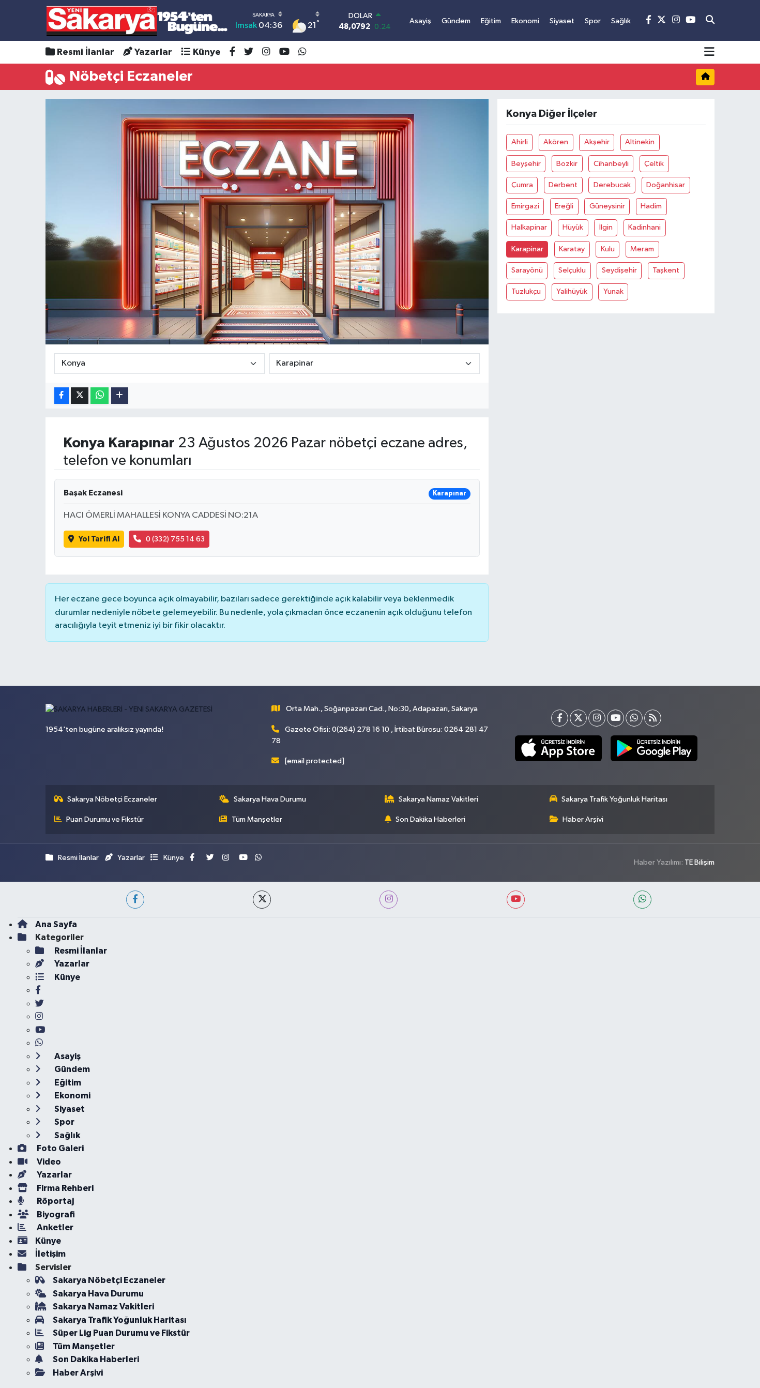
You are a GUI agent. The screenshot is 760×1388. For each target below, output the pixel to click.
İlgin (606, 227)
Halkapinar (529, 227)
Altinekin (640, 142)
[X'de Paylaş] (79, 395)
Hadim (651, 206)
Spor (63, 1122)
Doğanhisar (665, 185)
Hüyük (573, 227)
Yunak (613, 291)
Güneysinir (607, 206)
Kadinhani (644, 227)
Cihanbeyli (611, 164)
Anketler (54, 1227)
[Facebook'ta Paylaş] (61, 395)
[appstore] (558, 748)
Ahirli (519, 142)
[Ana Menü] (709, 52)
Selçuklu (572, 270)
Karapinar (527, 249)
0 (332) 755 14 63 (175, 539)
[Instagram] (596, 718)
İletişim (50, 1253)
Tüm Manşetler (257, 819)
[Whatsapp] (634, 718)
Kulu (608, 249)
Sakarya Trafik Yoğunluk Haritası (614, 799)
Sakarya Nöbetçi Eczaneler (112, 799)
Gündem (71, 1069)
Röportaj (54, 1201)
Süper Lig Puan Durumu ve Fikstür (121, 1333)
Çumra (522, 185)
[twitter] (262, 900)
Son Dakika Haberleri (430, 819)
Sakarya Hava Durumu (270, 799)
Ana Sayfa (56, 924)
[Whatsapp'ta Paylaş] (99, 395)
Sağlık (66, 1135)
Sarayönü (527, 270)
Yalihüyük (571, 291)
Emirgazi (525, 206)
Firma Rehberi (64, 1188)
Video (48, 1161)
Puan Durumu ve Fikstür (105, 819)
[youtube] (516, 900)
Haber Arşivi (583, 819)
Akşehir (597, 142)
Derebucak (612, 185)
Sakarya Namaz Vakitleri (438, 799)
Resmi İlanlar (85, 52)
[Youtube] (615, 718)
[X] (578, 718)
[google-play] (654, 748)
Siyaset (69, 1109)
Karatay (572, 249)
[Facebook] (559, 718)
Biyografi (55, 1214)
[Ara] (710, 20)
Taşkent (665, 270)
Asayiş (67, 1056)
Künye (207, 52)
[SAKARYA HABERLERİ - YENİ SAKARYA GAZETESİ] (137, 20)
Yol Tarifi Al (99, 539)
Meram (642, 249)
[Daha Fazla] (119, 395)
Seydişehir (619, 270)
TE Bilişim (700, 862)
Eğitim (67, 1082)
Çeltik (654, 164)
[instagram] (388, 900)
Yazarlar (153, 52)
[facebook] (135, 900)
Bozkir (566, 164)
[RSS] (652, 718)
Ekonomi (71, 1095)
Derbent (563, 185)
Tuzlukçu (526, 291)
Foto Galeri (59, 1148)
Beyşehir (526, 164)
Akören (555, 142)
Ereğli (564, 206)
